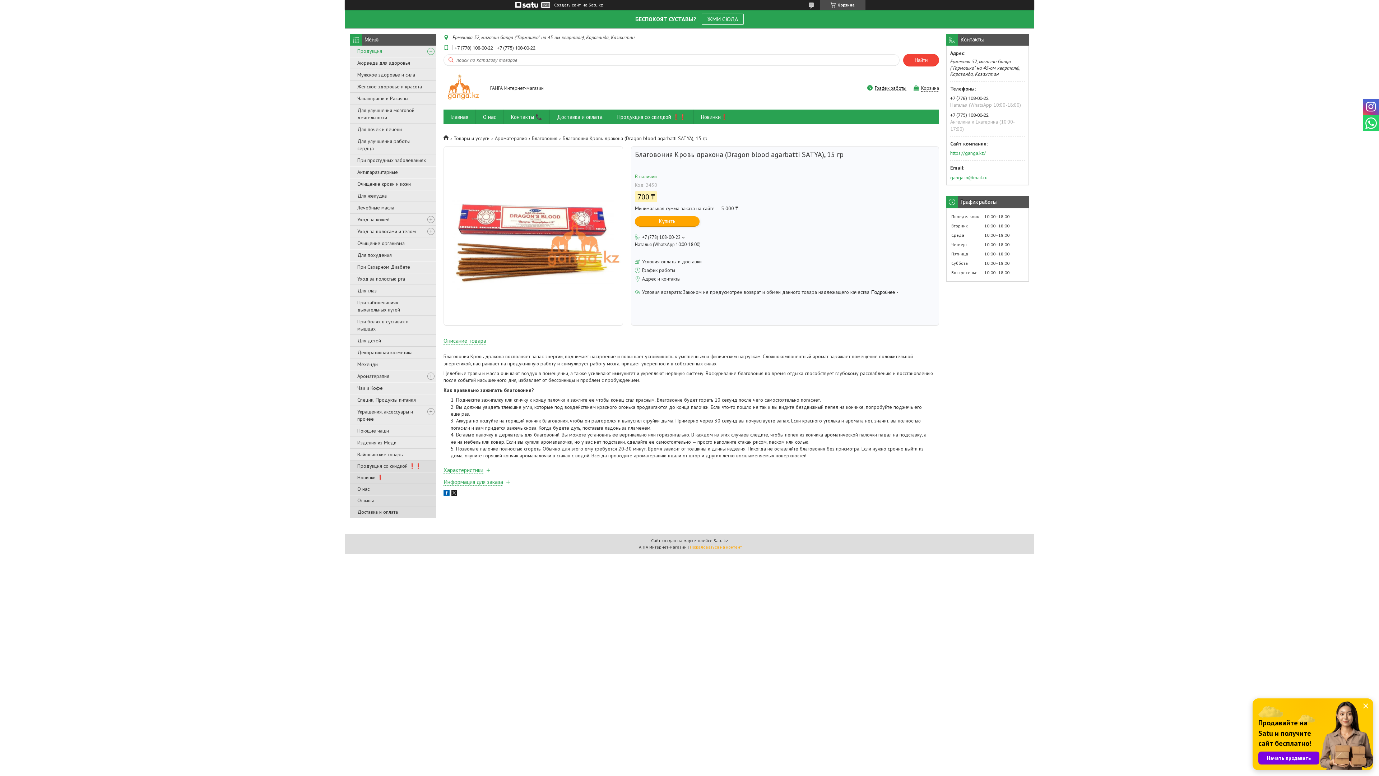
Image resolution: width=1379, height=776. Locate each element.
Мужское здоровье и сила (386, 74)
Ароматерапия (373, 376)
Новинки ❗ (370, 477)
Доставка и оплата (377, 512)
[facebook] (447, 494)
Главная (459, 117)
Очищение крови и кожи (384, 184)
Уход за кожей (373, 219)
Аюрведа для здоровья (383, 63)
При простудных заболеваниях (391, 160)
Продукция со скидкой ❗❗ (389, 466)
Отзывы (365, 500)
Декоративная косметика (385, 352)
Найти (921, 60)
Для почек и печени (379, 129)
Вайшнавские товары (380, 454)
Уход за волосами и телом (386, 231)
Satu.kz (721, 540)
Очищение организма (381, 243)
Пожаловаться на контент (716, 547)
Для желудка (372, 196)
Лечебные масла (375, 207)
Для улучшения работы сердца (383, 145)
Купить (667, 221)
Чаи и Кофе (370, 388)
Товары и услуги (471, 138)
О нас (363, 489)
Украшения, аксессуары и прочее (385, 415)
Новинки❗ (714, 117)
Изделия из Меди (376, 442)
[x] (454, 494)
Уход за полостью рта (381, 279)
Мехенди (367, 364)
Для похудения (374, 255)
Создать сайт (567, 5)
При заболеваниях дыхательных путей (378, 306)
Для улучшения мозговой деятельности (385, 114)
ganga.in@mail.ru (969, 177)
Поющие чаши (373, 431)
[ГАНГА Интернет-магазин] (463, 88)
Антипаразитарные (377, 172)
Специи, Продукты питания (386, 400)
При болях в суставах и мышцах (383, 325)
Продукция (369, 51)
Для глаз (367, 290)
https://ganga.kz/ (968, 153)
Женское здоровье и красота (389, 86)
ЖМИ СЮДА (722, 19)
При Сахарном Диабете (383, 267)
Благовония (544, 138)
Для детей (369, 340)
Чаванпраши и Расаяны (382, 98)
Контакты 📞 (526, 117)
